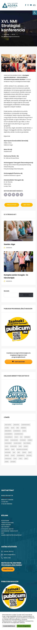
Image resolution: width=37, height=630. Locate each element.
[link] (35, 12)
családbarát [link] (8, 434)
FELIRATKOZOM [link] (8, 569)
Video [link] (26, 458)
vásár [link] (6, 461)
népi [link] (19, 452)
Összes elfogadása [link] (24, 626)
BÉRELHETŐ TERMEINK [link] (7, 500)
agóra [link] (7, 427)
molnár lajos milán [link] (22, 449)
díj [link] (21, 437)
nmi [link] (14, 452)
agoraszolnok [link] (26, 424)
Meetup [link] (7, 449)
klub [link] (20, 446)
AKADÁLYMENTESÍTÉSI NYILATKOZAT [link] (11, 535)
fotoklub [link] (22, 440)
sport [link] (12, 455)
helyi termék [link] (27, 443)
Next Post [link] (26, 205)
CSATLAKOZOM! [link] (19, 362)
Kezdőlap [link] (6, 34)
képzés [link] (26, 446)
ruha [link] (30, 452)
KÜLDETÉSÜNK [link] (5, 520)
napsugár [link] (7, 452)
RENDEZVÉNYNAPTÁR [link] (7, 495)
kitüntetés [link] (13, 446)
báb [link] (17, 427)
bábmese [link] (23, 427)
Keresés (6, 291)
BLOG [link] (13, 34)
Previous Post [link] (11, 205)
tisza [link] (15, 458)
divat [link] (16, 437)
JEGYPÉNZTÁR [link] (5, 497)
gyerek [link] (30, 440)
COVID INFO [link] (4, 502)
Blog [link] (12, 427)
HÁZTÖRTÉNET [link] (5, 527)
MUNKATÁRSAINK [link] (6, 525)
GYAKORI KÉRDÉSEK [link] (6, 504)
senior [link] (7, 455)
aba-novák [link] (8, 424)
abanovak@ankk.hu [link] (9, 554)
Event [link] (6, 440)
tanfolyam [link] (8, 458)
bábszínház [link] (8, 431)
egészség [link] (27, 437)
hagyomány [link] (8, 443)
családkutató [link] (18, 434)
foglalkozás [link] (14, 440)
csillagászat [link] (8, 437)
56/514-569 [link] (7, 558)
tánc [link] (20, 458)
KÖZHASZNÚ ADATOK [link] (7, 529)
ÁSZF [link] (2, 533)
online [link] (24, 452)
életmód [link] (13, 461)
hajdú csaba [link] (17, 443)
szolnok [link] (29, 455)
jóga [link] (6, 446)
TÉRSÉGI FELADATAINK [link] (7, 523)
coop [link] (24, 431)
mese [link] (13, 449)
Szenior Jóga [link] (9, 244)
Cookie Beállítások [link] (9, 626)
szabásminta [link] (20, 455)
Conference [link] (17, 431)
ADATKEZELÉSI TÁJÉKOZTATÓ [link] (9, 531)
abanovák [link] (16, 424)
